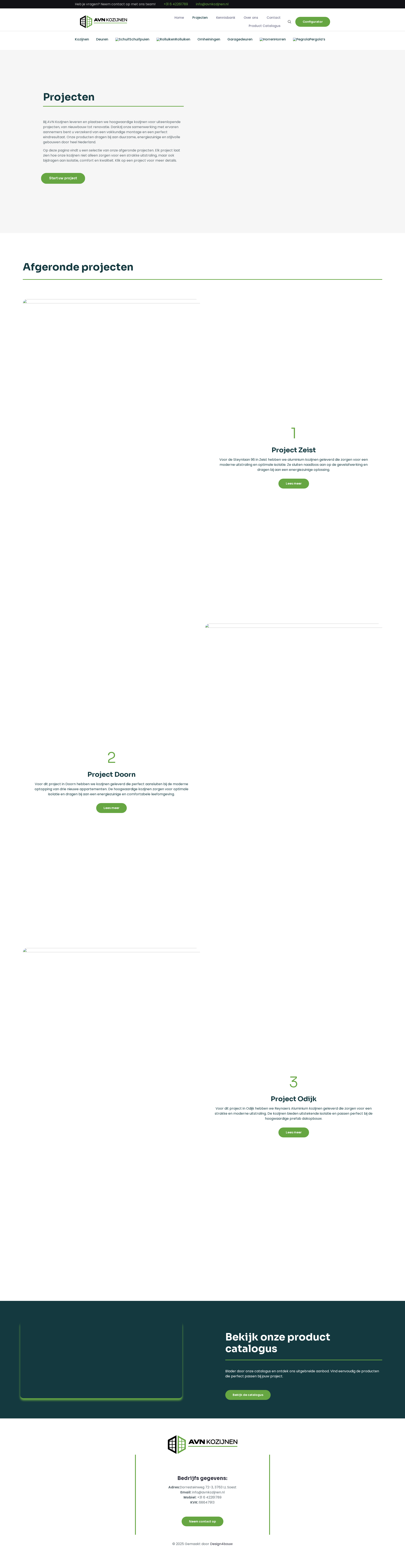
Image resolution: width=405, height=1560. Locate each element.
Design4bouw (221, 1543)
